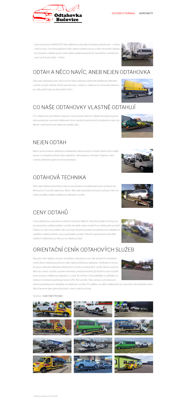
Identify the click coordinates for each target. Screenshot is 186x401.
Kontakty (146, 13)
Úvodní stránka (123, 13)
